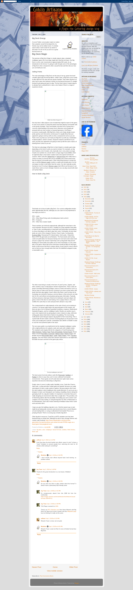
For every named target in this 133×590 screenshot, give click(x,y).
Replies (40, 452)
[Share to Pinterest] (62, 427)
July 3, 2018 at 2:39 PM (54, 503)
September (88, 206)
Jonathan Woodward (87, 115)
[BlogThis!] (57, 427)
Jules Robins (85, 105)
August (87, 208)
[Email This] (55, 427)
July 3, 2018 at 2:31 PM (54, 491)
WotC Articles (71, 429)
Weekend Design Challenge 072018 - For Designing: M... (93, 246)
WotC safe (35, 431)
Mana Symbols (93, 65)
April (86, 307)
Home (55, 567)
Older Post (73, 567)
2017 (85, 317)
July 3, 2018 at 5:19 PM (52, 518)
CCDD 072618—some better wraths (91, 229)
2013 (85, 326)
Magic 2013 (85, 151)
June (86, 302)
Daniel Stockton (86, 117)
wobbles (64, 429)
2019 (85, 194)
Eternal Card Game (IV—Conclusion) (92, 266)
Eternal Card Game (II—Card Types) (92, 276)
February (88, 311)
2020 (85, 192)
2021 (85, 189)
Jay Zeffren (85, 81)
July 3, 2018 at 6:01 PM (56, 526)
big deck (39, 429)
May (86, 304)
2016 (85, 319)
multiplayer (49, 429)
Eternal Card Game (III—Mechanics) (92, 270)
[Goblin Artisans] (87, 136)
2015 (85, 321)
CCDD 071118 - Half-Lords (92, 273)
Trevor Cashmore (87, 83)
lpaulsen (87, 159)
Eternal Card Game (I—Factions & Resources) (92, 280)
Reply (38, 448)
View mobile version (55, 571)
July (86, 210)
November (88, 201)
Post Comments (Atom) (46, 576)
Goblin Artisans (85, 124)
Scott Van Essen (86, 111)
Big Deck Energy (89, 295)
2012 (85, 329)
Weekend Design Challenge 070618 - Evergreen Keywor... (93, 285)
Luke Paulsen (85, 92)
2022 (85, 187)
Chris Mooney (86, 102)
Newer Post (36, 567)
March (87, 309)
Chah (83, 89)
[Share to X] (59, 427)
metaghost (85, 113)
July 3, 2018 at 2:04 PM (56, 455)
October (87, 203)
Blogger (77, 583)
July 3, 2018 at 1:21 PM (48, 440)
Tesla (83, 144)
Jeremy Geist (85, 87)
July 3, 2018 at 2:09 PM (56, 481)
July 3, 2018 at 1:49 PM (49, 469)
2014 (85, 324)
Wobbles (43, 455)
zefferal (38, 440)
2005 (56, 506)
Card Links (85, 65)
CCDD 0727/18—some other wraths (91, 225)
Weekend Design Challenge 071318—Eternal (93, 262)
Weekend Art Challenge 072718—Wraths (91, 221)
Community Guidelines (90, 62)
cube (43, 429)
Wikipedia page (71, 511)
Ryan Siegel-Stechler (88, 85)
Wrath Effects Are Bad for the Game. (92, 236)
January (87, 314)
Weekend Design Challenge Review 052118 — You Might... (93, 241)
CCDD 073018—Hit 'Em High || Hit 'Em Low (91, 217)
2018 (85, 196)
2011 (85, 331)
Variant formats (57, 429)
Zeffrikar (84, 146)
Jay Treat (39, 469)
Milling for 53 (93, 163)
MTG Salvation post (53, 509)
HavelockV (85, 99)
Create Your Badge (86, 137)
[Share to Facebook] (60, 427)
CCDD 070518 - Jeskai (91, 289)
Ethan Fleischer (86, 108)
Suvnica (84, 148)
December (88, 199)
